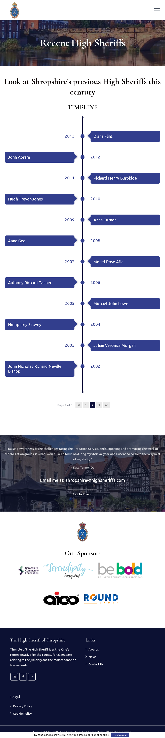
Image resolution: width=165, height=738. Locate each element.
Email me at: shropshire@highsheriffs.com (82, 480)
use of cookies (100, 735)
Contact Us (96, 664)
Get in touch (82, 494)
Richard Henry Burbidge (115, 178)
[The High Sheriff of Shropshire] (14, 10)
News (92, 657)
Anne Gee (16, 240)
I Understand (120, 735)
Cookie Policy (22, 713)
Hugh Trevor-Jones (25, 199)
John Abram (19, 157)
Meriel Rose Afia (108, 261)
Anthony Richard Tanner (30, 282)
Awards (94, 649)
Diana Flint (103, 136)
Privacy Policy (22, 706)
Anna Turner (105, 220)
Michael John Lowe (111, 303)
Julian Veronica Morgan (115, 345)
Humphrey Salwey (24, 324)
